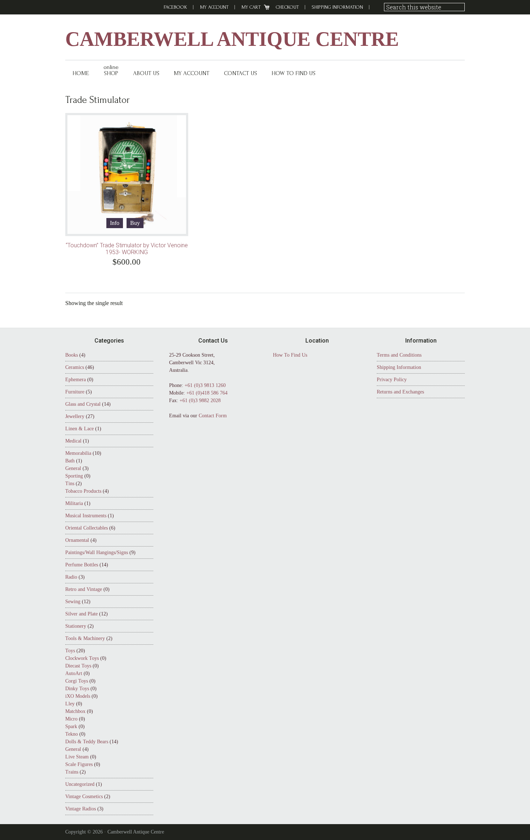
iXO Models (77, 696)
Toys (70, 650)
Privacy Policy (392, 379)
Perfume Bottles (81, 564)
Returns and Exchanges (400, 392)
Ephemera (75, 379)
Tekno (71, 734)
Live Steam (77, 757)
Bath (70, 460)
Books (71, 355)
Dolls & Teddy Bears (86, 741)
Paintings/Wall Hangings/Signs (96, 552)
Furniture (74, 392)
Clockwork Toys (82, 658)
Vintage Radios (80, 808)
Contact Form (213, 415)
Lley (70, 703)
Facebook (175, 7)
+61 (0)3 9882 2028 (200, 400)
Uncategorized (79, 784)
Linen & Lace (79, 428)
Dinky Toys (77, 688)
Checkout (287, 7)
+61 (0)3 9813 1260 (205, 385)
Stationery (75, 626)
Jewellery (74, 416)
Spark (71, 726)
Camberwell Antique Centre (232, 39)
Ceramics (74, 367)
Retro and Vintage (83, 589)
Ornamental (77, 540)
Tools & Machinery (85, 638)
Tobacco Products (83, 491)
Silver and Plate (81, 614)
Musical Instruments (85, 515)
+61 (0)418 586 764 (207, 393)
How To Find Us (290, 355)
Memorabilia (78, 453)
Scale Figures (79, 764)
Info (114, 223)
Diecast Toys (78, 666)
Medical (73, 441)
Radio (71, 577)
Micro (71, 719)
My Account (214, 7)
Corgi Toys (76, 681)
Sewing (72, 601)
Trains (71, 772)
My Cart (251, 7)
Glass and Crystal (83, 404)
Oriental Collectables (86, 528)
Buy (135, 223)
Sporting (74, 476)
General (73, 468)
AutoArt (73, 673)
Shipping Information (337, 7)
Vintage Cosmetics (84, 796)
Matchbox (75, 711)
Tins (69, 483)
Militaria (74, 503)
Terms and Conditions (399, 355)
